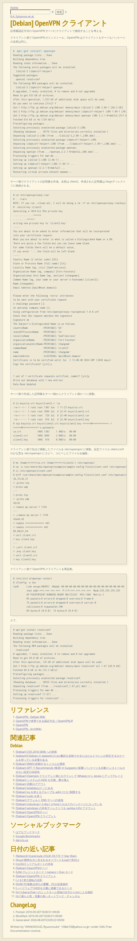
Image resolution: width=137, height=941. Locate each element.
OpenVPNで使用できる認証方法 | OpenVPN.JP (44, 721)
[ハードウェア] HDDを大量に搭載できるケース (44, 888)
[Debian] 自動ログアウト (31, 784)
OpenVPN (22, 725)
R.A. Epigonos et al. (22, 16)
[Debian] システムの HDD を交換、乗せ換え (42, 780)
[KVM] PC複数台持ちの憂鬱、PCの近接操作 (42, 884)
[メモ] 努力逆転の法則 (29, 880)
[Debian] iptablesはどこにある (34, 788)
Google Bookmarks (28, 836)
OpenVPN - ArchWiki (28, 729)
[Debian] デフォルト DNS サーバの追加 (39, 800)
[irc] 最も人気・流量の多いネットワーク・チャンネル (48, 896)
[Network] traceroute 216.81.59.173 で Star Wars (46, 856)
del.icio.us (22, 840)
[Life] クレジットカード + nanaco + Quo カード (44, 872)
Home (14, 7)
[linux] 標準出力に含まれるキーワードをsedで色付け (47, 860)
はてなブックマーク (28, 832)
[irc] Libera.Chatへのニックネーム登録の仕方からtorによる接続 (54, 892)
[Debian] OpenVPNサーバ (31, 812)
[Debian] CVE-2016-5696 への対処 (36, 752)
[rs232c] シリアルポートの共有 (34, 864)
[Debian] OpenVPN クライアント (36, 816)
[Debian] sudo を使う (29, 796)
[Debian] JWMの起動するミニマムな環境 (40, 764)
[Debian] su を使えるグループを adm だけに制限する (48, 792)
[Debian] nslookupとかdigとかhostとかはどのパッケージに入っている (59, 804)
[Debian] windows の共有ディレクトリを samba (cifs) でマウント (56, 808)
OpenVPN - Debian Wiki (30, 717)
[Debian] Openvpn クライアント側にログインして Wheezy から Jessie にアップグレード (69, 776)
